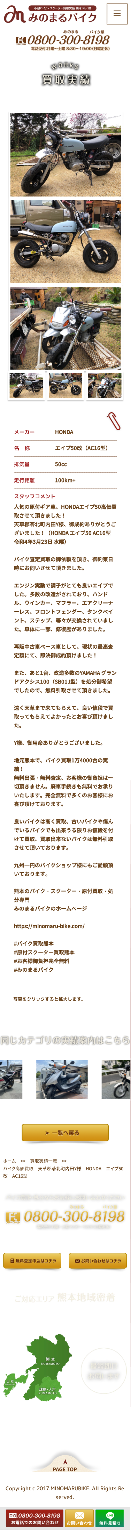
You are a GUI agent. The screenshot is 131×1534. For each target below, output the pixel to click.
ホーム (9, 1161)
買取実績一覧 (43, 1161)
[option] (49, 1079)
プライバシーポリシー (65, 1281)
